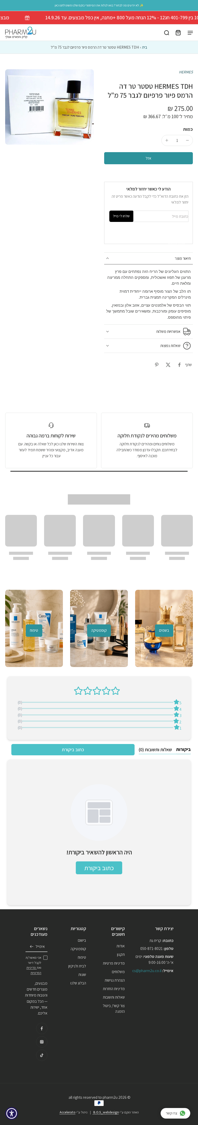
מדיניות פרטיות (114, 963)
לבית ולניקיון (77, 965)
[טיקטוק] (41, 1055)
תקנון (121, 954)
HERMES (186, 71)
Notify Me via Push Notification (176, 235)
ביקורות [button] (183, 749)
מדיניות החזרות (114, 988)
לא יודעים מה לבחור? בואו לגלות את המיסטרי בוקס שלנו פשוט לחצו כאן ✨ (99, 5)
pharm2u (110, 1097)
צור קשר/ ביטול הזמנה (114, 1008)
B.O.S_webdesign (106, 1112)
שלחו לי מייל (121, 216)
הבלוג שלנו (78, 982)
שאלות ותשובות (114, 997)
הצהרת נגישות (115, 980)
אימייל (40, 946)
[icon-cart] (178, 33)
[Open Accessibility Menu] (11, 1113)
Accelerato (68, 1112)
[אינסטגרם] (41, 1042)
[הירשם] (32, 946)
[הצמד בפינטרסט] (156, 364)
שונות (82, 974)
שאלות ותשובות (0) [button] (155, 749)
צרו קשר (171, 1113)
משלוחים (118, 971)
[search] (166, 33)
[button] (148, 158)
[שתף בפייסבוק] (179, 364)
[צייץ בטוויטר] (168, 364)
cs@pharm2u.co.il (146, 970)
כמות (188, 129)
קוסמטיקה (78, 948)
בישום (82, 940)
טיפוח (82, 957)
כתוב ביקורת (73, 749)
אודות (121, 945)
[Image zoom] (49, 107)
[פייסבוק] (41, 1028)
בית (144, 47)
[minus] (187, 140)
